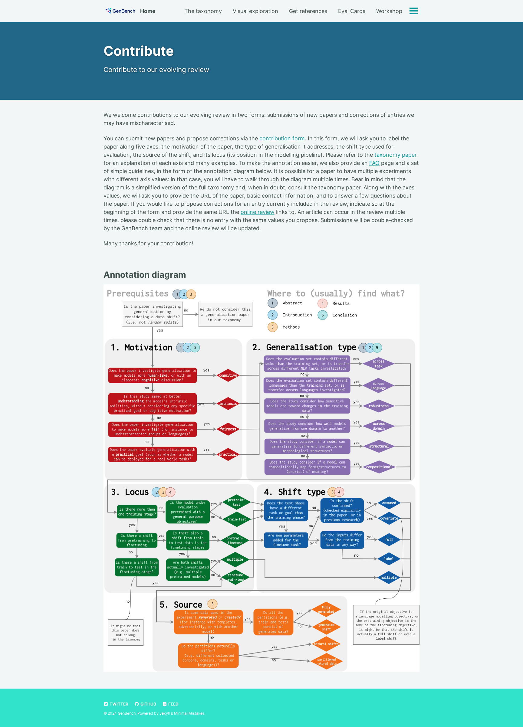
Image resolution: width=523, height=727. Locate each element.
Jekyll (165, 713)
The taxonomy (203, 11)
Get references (308, 11)
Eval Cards (351, 11)
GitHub (148, 704)
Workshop (389, 11)
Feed (173, 704)
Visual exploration (255, 11)
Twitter (118, 704)
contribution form (282, 138)
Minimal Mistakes (189, 713)
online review (258, 212)
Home (148, 11)
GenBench (127, 713)
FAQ (374, 163)
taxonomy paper (395, 155)
